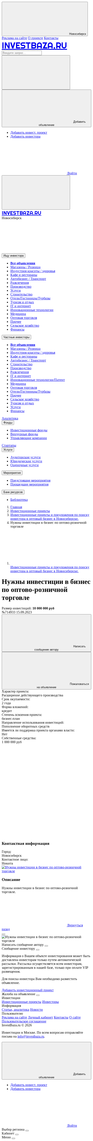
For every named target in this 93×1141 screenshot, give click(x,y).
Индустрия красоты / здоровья (32, 271)
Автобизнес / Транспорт (28, 279)
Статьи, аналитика (15, 1009)
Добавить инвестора (25, 136)
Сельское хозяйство (24, 325)
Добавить (62, 1075)
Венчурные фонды (24, 434)
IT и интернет (20, 306)
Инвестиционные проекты (21, 1002)
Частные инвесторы (16, 337)
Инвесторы (50, 1002)
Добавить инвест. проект (28, 132)
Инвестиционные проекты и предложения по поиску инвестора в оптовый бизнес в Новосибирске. (49, 569)
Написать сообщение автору (60, 648)
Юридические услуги (26, 461)
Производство (20, 286)
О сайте (75, 1017)
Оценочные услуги (24, 465)
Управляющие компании (28, 438)
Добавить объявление (62, 123)
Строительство (21, 294)
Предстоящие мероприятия (30, 480)
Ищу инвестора (13, 255)
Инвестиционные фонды (28, 430)
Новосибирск (77, 33)
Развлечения (19, 282)
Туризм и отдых (22, 302)
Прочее (15, 321)
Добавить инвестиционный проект (28, 990)
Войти (72, 173)
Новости (36, 1009)
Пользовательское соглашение (24, 1021)
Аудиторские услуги (25, 457)
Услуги (15, 290)
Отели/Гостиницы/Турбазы (30, 298)
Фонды (7, 422)
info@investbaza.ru (31, 1036)
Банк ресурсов (13, 492)
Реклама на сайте (14, 38)
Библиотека (19, 499)
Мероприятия (12, 472)
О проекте (35, 38)
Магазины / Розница (25, 267)
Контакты (51, 38)
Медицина (18, 314)
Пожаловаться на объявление (63, 685)
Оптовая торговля (23, 318)
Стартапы (9, 445)
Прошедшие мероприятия (29, 484)
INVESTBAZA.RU (34, 45)
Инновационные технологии (31, 310)
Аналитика (10, 418)
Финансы (17, 329)
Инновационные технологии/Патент (37, 380)
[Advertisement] (46, 790)
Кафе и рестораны (23, 275)
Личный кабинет (40, 1017)
